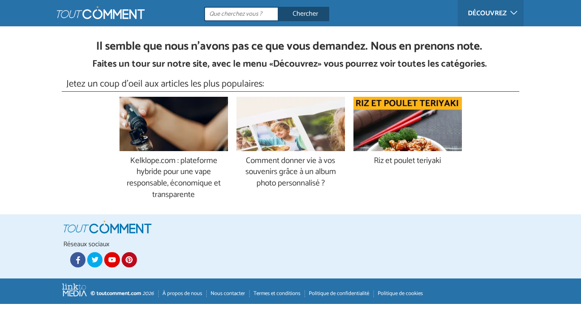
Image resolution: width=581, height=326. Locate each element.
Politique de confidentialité (339, 293)
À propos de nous (182, 293)
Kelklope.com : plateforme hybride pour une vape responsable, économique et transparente (174, 178)
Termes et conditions (276, 293)
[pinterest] (129, 259)
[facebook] (77, 259)
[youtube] (112, 259)
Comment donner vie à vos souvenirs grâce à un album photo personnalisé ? (290, 172)
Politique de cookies (400, 293)
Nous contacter (228, 293)
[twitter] (95, 259)
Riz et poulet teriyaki (407, 161)
